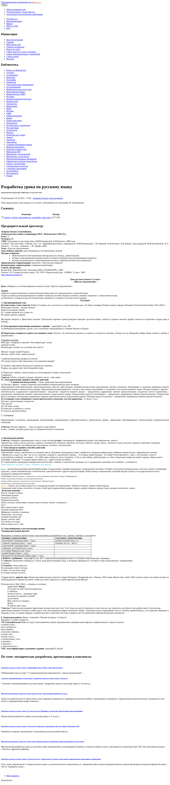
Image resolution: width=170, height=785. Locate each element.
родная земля (59, 488)
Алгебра (10, 73)
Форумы (10, 59)
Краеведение (12, 101)
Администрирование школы (19, 144)
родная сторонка (88, 488)
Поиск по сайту (13, 49)
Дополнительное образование (19, 84)
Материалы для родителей (18, 154)
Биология (10, 77)
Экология (10, 140)
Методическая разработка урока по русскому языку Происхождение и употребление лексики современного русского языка (42, 741)
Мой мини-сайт (13, 44)
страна (132, 488)
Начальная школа (14, 21)
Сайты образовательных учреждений (23, 54)
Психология (11, 123)
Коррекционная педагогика (18, 99)
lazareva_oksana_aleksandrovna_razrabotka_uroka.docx (27, 217)
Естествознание (13, 87)
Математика (11, 106)
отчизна (37, 488)
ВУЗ (8, 28)
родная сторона (73, 488)
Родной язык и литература (18, 125)
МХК (8, 108)
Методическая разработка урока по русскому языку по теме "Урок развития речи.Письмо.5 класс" (34, 693)
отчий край (47, 488)
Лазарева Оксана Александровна (48, 198)
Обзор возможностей (16, 9)
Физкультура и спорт (15, 135)
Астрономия (12, 75)
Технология (11, 130)
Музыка (10, 111)
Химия (9, 137)
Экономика (11, 142)
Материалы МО (13, 152)
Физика (9, 132)
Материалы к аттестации (17, 156)
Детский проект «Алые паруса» (20, 12)
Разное (9, 176)
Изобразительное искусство (19, 89)
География (11, 80)
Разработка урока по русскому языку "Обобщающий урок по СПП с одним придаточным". (32, 667)
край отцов (17, 488)
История (10, 96)
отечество (27, 488)
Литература (11, 104)
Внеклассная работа (15, 147)
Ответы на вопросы (15, 47)
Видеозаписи (12, 173)
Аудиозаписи (12, 171)
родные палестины (119, 488)
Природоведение (14, 120)
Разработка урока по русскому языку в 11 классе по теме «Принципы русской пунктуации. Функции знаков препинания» (42, 711)
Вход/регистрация (14, 40)
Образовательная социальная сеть (21, 2)
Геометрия (11, 82)
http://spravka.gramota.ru (11, 275)
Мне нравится (12, 776)
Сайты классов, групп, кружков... (21, 52)
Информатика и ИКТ (16, 94)
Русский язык (12, 128)
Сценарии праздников (16, 168)
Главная (10, 42)
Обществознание (14, 116)
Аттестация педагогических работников (24, 14)
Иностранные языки (15, 92)
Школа (9, 24)
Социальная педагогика (17, 166)
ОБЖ (8, 113)
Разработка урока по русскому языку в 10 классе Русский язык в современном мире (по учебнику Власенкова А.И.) (40, 726)
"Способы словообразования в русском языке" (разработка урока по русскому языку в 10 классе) (34, 678)
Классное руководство (16, 149)
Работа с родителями (15, 164)
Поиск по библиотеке (16, 70)
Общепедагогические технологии (21, 161)
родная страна (103, 488)
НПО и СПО (12, 26)
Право (9, 118)
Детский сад (12, 19)
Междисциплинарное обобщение (21, 159)
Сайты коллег (12, 56)
